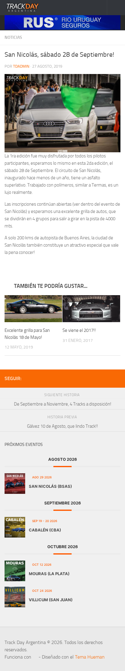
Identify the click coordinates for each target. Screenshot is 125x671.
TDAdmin (21, 66)
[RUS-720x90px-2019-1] (62, 22)
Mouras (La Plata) (49, 573)
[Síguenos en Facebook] (107, 378)
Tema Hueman (90, 657)
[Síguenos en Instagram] (116, 378)
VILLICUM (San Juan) (51, 599)
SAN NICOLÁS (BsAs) (50, 486)
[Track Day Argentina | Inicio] (29, 7)
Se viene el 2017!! (79, 330)
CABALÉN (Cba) (45, 530)
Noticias (13, 37)
